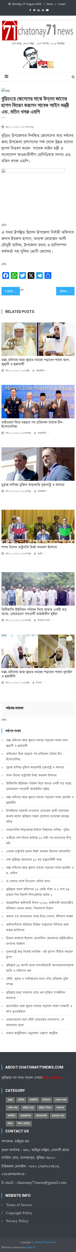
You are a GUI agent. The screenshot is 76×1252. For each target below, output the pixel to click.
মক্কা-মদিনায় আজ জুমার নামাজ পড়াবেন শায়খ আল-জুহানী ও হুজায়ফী (35, 362)
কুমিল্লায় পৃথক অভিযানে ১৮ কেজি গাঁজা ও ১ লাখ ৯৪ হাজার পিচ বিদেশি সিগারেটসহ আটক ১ (37, 892)
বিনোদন (46, 1100)
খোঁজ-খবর (13, 1107)
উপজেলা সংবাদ (44, 620)
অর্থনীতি (11, 1115)
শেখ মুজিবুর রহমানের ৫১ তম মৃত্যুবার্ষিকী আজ (34, 859)
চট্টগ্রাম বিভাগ (45, 1107)
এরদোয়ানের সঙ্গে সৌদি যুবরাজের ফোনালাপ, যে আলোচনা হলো (35, 1022)
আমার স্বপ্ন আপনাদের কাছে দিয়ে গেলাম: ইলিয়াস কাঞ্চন (39, 916)
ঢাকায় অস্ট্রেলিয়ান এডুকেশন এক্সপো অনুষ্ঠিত (32, 1033)
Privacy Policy (17, 1221)
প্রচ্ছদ (10, 1100)
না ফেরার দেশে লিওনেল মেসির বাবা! (28, 881)
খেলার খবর (60, 1100)
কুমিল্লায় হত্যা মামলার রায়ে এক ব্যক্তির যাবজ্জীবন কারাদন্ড (35, 995)
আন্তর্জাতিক (40, 370)
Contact (61, 4)
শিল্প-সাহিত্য (24, 1123)
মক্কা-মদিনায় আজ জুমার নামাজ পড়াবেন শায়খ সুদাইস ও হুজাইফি (36, 674)
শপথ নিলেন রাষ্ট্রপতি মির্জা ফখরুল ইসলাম (29, 547)
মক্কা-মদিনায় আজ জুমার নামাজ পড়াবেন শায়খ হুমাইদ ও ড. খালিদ (40, 870)
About (49, 4)
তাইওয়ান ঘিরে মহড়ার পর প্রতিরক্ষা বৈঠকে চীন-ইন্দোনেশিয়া (32, 424)
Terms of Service (19, 1205)
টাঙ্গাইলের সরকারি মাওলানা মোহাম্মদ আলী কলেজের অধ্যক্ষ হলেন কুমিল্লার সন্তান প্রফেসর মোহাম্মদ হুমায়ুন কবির (37, 816)
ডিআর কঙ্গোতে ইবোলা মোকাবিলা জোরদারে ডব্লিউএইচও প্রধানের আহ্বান (39, 941)
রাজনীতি (33, 1100)
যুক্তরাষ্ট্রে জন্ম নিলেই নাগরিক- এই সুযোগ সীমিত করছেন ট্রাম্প (39, 954)
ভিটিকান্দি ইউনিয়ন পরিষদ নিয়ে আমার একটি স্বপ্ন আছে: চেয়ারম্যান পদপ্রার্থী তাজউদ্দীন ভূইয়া (33, 612)
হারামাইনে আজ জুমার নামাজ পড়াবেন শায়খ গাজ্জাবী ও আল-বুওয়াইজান (39, 1009)
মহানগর (60, 1107)
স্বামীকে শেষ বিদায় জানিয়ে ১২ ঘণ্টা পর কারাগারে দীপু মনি (38, 841)
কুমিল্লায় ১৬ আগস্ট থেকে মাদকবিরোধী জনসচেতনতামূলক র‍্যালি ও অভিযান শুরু (39, 968)
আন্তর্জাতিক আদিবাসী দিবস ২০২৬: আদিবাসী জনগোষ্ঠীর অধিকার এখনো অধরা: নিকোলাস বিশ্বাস (39, 905)
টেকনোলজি (41, 1115)
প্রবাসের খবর (58, 1115)
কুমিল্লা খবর (28, 1107)
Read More (53, 1077)
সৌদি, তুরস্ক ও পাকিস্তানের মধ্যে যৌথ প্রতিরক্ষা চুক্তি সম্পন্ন (37, 981)
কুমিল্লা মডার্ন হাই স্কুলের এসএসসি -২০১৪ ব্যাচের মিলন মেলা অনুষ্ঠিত (13, 291)
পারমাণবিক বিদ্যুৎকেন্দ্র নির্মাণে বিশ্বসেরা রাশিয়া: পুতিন (38, 830)
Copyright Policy (19, 1213)
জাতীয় (40, 553)
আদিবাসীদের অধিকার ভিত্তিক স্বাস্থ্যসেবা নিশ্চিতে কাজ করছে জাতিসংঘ (37, 927)
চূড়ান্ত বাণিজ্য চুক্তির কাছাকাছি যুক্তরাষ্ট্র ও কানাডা (32, 485)
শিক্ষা (10, 1123)
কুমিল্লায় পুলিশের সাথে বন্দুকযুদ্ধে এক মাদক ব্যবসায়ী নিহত (67, 291)
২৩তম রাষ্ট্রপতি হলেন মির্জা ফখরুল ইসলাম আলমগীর (38, 851)
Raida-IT (31, 1247)
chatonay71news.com (45, 1242)
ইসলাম (39, 682)
